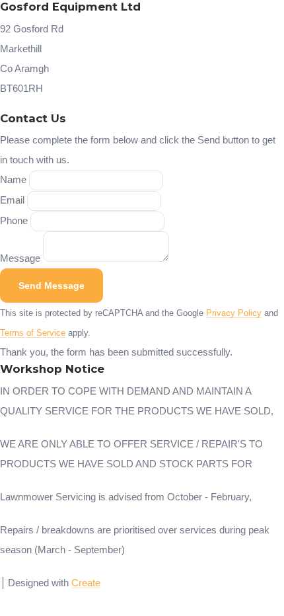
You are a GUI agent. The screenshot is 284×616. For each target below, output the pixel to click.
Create (85, 582)
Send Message (51, 285)
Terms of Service (32, 333)
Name (13, 179)
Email (12, 200)
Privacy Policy (234, 313)
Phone (14, 220)
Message (20, 258)
